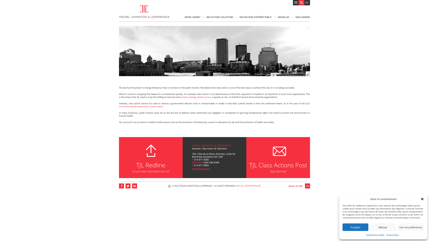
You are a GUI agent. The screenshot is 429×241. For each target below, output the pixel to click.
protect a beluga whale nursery (195, 97)
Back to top (295, 186)
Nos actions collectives (219, 17)
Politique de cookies (375, 234)
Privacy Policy (392, 234)
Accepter (355, 227)
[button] (422, 199)
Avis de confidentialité (248, 185)
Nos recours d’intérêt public (255, 17)
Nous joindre (302, 17)
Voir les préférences (410, 227)
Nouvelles (283, 17)
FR (306, 2)
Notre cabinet (192, 17)
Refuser (383, 227)
